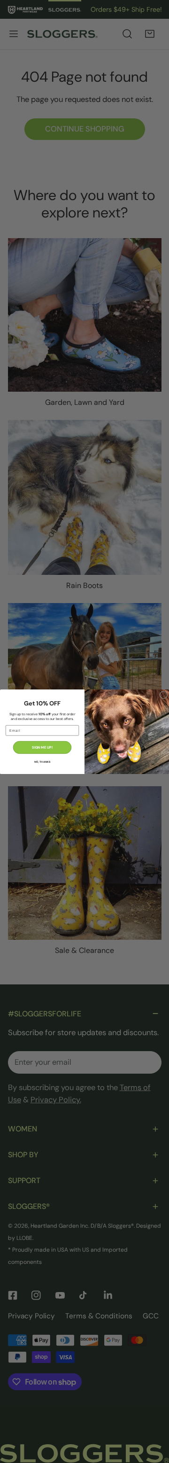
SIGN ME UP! (42, 747)
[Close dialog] (164, 694)
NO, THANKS (42, 761)
